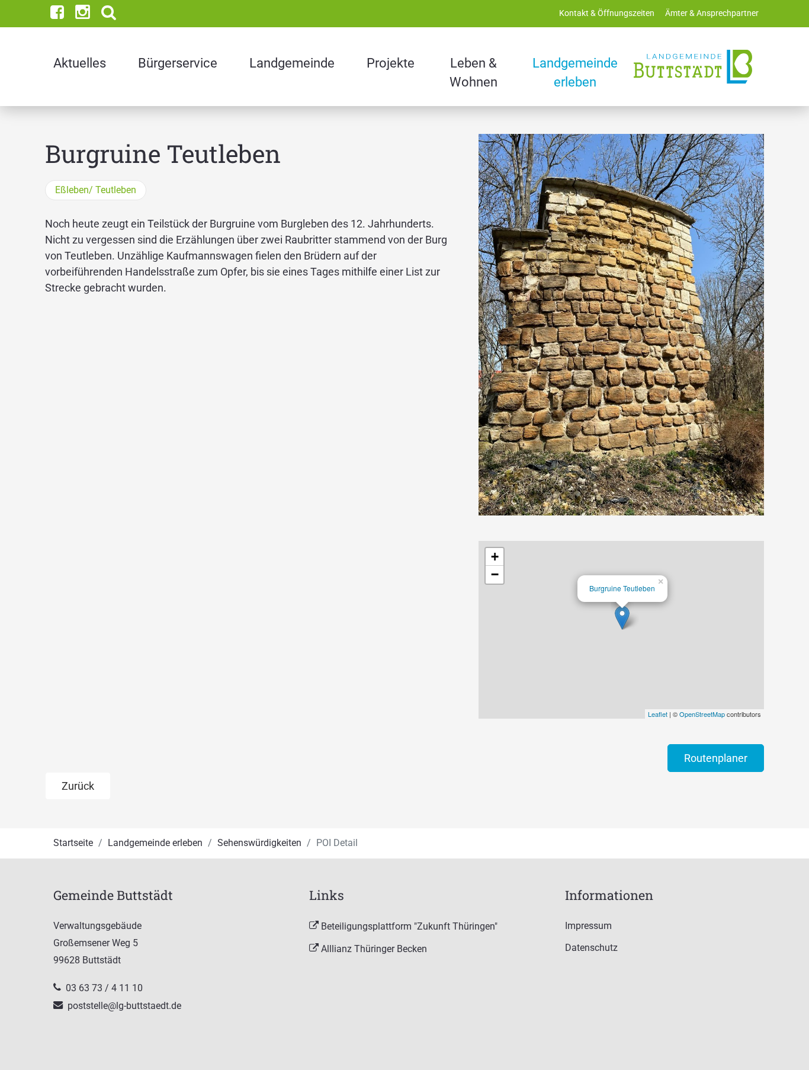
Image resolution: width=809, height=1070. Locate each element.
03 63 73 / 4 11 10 (105, 988)
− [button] (495, 574)
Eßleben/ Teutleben (95, 190)
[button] (108, 13)
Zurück (78, 786)
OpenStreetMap (702, 714)
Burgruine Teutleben (622, 588)
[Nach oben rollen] (781, 1042)
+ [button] (495, 556)
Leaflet (657, 714)
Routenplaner (715, 758)
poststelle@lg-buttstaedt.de (124, 1005)
